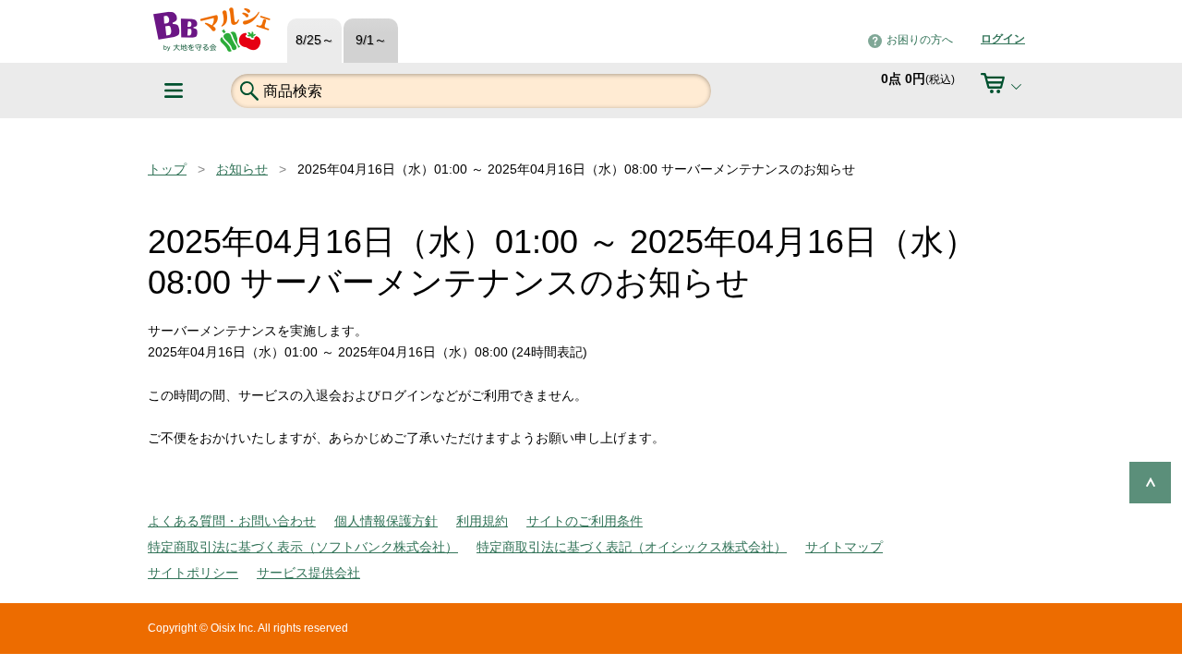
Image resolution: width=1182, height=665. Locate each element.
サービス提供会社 (308, 572)
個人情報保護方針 (386, 521)
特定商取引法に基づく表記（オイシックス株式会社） (631, 546)
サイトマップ (844, 546)
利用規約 (482, 521)
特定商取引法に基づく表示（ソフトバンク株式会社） (303, 546)
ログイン (1003, 38)
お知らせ (242, 169)
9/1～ (371, 40)
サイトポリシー (193, 572)
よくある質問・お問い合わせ (232, 521)
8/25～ (315, 40)
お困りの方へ (919, 39)
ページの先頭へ (1150, 482)
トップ (167, 169)
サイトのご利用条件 (584, 521)
